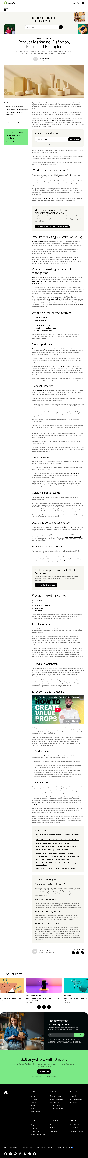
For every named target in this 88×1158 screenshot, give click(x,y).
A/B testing (66, 378)
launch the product (49, 198)
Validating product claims (42, 325)
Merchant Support (56, 1096)
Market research (39, 600)
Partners (33, 1102)
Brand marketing (37, 242)
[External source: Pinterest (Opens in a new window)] (34, 1153)
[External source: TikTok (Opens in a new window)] (25, 1153)
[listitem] (44, 991)
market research (64, 629)
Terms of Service (26, 1147)
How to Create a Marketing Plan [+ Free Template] (52, 843)
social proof (36, 804)
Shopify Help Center (56, 1099)
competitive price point (73, 537)
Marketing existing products (43, 330)
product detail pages (65, 561)
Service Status (35, 1111)
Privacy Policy (76, 1042)
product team (78, 305)
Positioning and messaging (42, 605)
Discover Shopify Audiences (46, 585)
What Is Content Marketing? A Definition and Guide (53, 850)
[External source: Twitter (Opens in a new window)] (10, 1153)
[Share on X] (77, 952)
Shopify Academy (56, 1105)
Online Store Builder (76, 1125)
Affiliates (33, 1105)
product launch (40, 756)
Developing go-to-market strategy (45, 328)
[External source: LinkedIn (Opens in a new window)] (29, 1153)
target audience (57, 177)
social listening (72, 473)
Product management (39, 277)
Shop (32, 1125)
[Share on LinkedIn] (82, 952)
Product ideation (39, 323)
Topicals (51, 120)
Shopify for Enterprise (38, 1134)
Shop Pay (34, 1128)
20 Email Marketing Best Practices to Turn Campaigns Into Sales (57, 840)
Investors (34, 1099)
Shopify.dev (73, 1096)
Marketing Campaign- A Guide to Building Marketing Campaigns (57, 846)
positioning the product (40, 281)
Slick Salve (61, 366)
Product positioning (40, 317)
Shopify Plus (35, 1131)
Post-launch (38, 610)
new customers (70, 670)
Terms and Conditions (62, 1042)
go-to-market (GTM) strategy (64, 527)
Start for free (75, 3)
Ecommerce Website (76, 1131)
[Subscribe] (61, 27)
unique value (73, 175)
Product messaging (40, 320)
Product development (41, 603)
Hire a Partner (54, 1102)
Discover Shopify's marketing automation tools (52, 226)
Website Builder (75, 1128)
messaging (41, 390)
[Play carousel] (44, 1007)
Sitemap (50, 1147)
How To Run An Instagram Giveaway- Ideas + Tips (52, 859)
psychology (64, 394)
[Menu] (83, 3)
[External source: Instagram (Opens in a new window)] (20, 1153)
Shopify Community (56, 1108)
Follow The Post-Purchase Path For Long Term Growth (54, 853)
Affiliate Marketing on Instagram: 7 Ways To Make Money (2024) (57, 856)
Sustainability (54, 1125)
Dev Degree (73, 1102)
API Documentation (76, 1099)
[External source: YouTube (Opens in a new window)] (15, 1153)
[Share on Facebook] (73, 952)
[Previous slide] (39, 1007)
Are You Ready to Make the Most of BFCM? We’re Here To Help (57, 868)
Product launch (39, 608)
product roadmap (55, 299)
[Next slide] (49, 1007)
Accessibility (54, 1131)
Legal (32, 1108)
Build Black (53, 1128)
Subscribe (78, 1035)
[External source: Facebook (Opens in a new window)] (5, 1153)
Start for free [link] (74, 139)
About (33, 1096)
